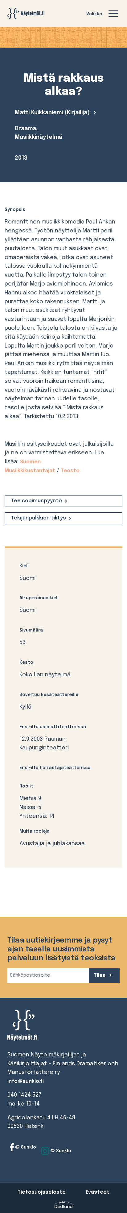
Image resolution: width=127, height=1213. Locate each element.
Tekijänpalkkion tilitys (38, 518)
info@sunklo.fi (25, 1081)
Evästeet (97, 1192)
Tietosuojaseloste (42, 1192)
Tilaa (100, 975)
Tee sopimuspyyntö (36, 500)
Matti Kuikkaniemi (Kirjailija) (53, 112)
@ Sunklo (25, 1147)
